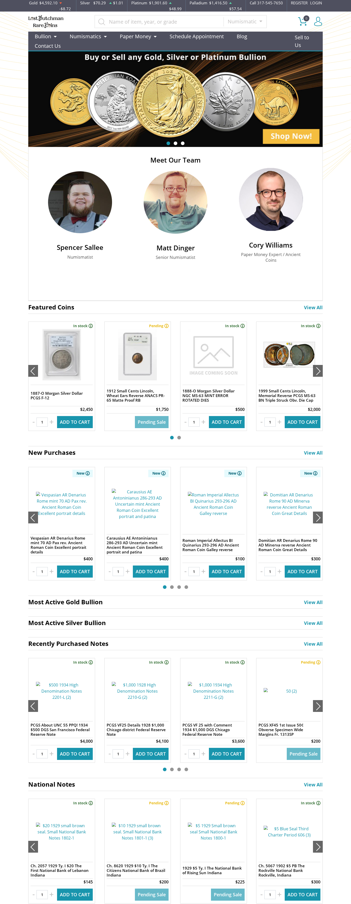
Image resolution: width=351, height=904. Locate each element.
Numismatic (243, 21)
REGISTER (299, 2)
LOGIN (316, 2)
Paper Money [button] (135, 36)
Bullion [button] (43, 36)
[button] (168, 143)
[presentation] (33, 371)
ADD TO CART (75, 422)
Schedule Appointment (197, 36)
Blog (242, 36)
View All (313, 307)
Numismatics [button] (85, 36)
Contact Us (48, 45)
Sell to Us (302, 41)
